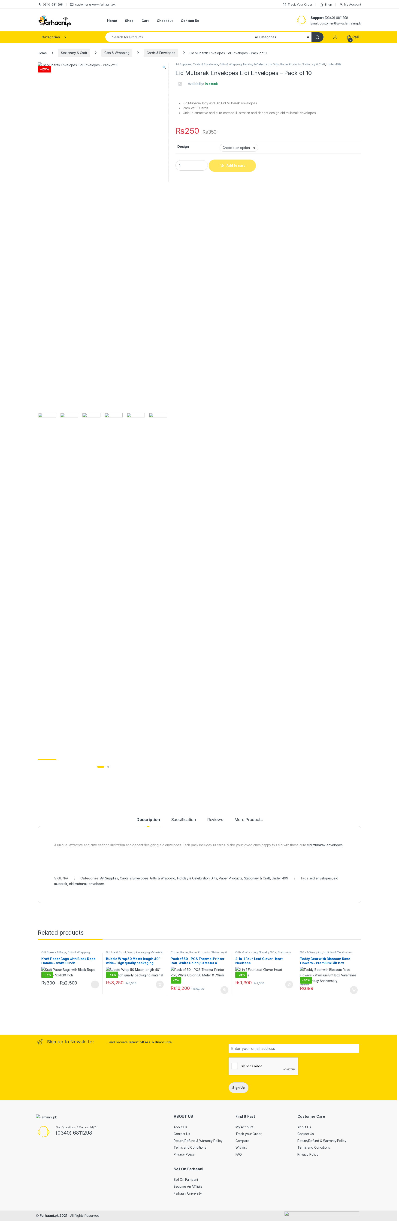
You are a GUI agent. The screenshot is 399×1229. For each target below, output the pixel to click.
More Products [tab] (248, 820)
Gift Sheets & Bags (53, 952)
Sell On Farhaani (186, 1179)
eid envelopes (321, 878)
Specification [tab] (183, 820)
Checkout (165, 21)
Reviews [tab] (215, 820)
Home (112, 21)
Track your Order (249, 1134)
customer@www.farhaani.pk (95, 4)
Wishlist (241, 1147)
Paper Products (290, 64)
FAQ (239, 1154)
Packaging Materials (149, 952)
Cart (145, 21)
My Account (352, 4)
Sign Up (238, 1088)
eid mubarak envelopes (324, 845)
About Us (180, 1127)
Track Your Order (300, 4)
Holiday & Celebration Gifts (261, 64)
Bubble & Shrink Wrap (120, 952)
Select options (93, 984)
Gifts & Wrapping (117, 53)
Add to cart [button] (160, 984)
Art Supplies (183, 64)
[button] (164, 67)
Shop (328, 4)
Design (183, 146)
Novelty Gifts (267, 952)
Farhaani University (188, 1193)
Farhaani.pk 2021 (53, 1215)
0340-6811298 (53, 4)
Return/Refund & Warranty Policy (198, 1141)
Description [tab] (148, 820)
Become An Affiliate (188, 1186)
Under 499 (333, 64)
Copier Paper (179, 952)
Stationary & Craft (74, 53)
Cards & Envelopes (161, 53)
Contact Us (190, 21)
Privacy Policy (184, 1154)
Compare (242, 1141)
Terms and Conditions (190, 1147)
